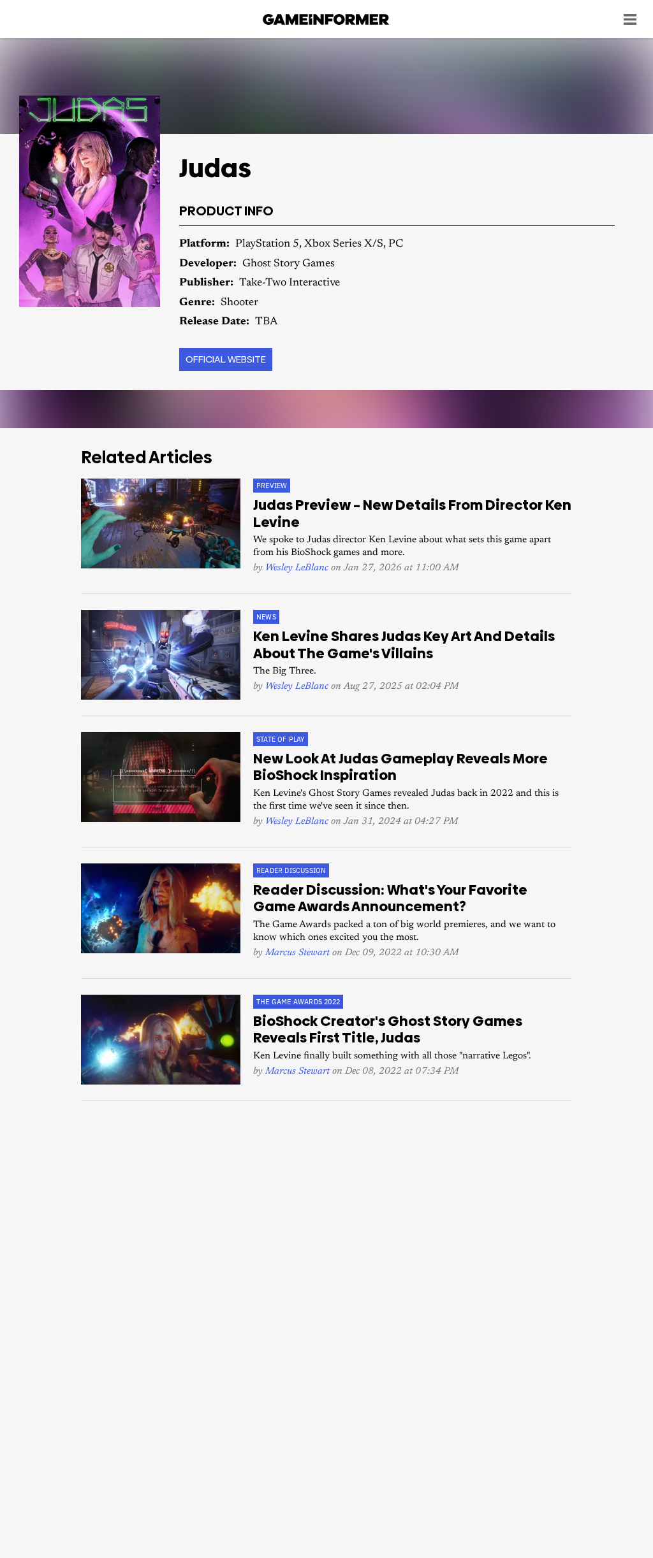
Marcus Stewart (297, 953)
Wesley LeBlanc (296, 568)
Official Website (226, 359)
